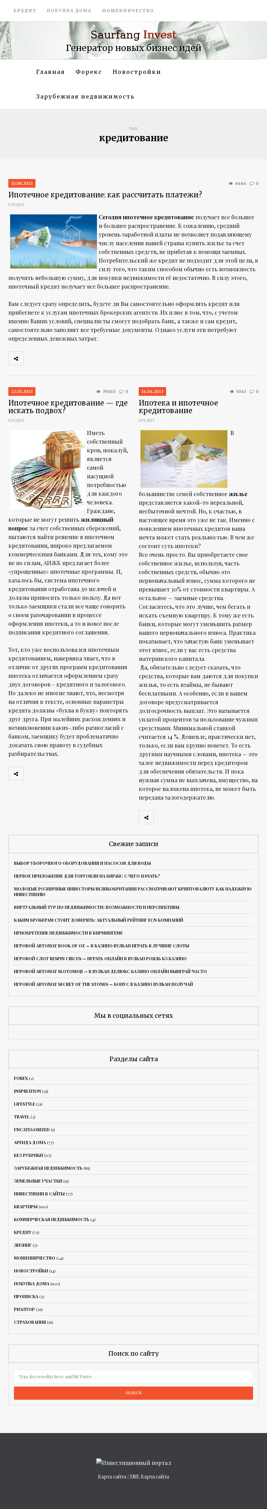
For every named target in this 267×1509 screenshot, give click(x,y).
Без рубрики (28, 1155)
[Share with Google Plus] (61, 358)
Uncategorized (32, 1129)
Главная (50, 71)
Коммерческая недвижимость (51, 1219)
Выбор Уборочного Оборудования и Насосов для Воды (82, 863)
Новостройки (137, 71)
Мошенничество (128, 10)
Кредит (25, 10)
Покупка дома (69, 10)
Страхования (30, 1322)
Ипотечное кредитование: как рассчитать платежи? (105, 194)
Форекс (88, 71)
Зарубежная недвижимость (85, 96)
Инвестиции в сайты (39, 1193)
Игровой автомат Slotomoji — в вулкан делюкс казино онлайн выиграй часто (110, 971)
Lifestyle (24, 1104)
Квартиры (26, 1206)
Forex (21, 1078)
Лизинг (23, 1245)
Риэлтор (24, 1309)
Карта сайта (112, 1476)
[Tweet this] (46, 358)
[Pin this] (76, 358)
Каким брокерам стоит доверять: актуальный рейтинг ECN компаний (98, 920)
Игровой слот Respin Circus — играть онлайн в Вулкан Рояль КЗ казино (100, 958)
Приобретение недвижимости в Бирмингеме (68, 933)
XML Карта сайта (149, 1476)
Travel (22, 1116)
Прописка (26, 1296)
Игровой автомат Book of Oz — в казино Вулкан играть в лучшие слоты (101, 945)
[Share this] (31, 358)
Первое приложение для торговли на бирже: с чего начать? (87, 876)
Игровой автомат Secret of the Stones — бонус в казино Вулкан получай (103, 984)
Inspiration (27, 1091)
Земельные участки (38, 1181)
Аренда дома (30, 1142)
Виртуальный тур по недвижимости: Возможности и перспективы (96, 907)
